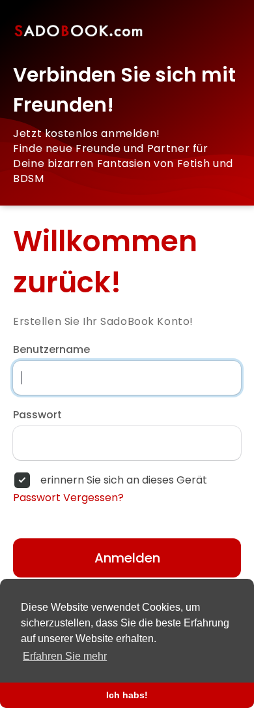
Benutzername (51, 350)
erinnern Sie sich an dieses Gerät (123, 480)
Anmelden (127, 558)
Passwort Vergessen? (68, 498)
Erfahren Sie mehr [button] (65, 656)
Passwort (37, 415)
